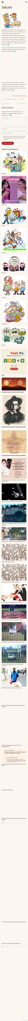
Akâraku (3, 225)
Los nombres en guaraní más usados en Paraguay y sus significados (14, 455)
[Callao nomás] (14, 177)
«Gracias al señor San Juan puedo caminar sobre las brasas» (12, 619)
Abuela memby (4, 324)
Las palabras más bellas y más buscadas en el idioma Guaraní (13, 392)
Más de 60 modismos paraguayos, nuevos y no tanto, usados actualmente (12, 665)
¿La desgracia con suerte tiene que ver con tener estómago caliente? (13, 541)
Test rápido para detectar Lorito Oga (8, 562)
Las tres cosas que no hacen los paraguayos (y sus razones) (12, 602)
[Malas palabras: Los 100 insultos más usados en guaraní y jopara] (14, 623)
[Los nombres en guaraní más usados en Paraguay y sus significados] (14, 430)
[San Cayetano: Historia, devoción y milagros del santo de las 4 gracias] (14, 823)
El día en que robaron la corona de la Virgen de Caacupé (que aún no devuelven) (14, 819)
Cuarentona (4, 297)
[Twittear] (12, 99)
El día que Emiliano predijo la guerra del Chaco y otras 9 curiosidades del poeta (12, 746)
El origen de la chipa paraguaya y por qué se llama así (11, 688)
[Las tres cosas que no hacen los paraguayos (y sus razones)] (14, 585)
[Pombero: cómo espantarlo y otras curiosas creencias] (14, 925)
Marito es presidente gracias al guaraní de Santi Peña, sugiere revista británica (14, 764)
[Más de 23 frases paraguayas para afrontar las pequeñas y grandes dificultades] (14, 504)
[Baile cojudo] (14, 153)
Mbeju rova (4, 273)
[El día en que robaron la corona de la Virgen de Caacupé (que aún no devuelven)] (14, 793)
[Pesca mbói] (14, 228)
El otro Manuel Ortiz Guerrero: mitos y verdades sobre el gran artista (14, 427)
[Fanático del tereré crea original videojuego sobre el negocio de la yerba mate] (14, 691)
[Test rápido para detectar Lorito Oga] (14, 545)
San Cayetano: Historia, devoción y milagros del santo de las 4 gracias (14, 921)
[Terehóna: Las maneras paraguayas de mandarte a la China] (14, 484)
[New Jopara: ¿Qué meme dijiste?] (14, 768)
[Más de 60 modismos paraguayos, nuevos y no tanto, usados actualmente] (14, 645)
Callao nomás (4, 204)
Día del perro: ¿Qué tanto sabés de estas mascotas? (10, 582)
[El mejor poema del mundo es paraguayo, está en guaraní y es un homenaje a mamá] (14, 458)
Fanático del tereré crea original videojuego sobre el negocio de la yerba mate (13, 706)
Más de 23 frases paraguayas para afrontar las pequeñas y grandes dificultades (13, 524)
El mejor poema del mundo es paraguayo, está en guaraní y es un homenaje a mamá (13, 480)
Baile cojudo (4, 173)
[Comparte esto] (9, 99)
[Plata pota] (14, 327)
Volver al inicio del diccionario (19, 96)
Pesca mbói (4, 252)
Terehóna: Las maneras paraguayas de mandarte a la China (12, 501)
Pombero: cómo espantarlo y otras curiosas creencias (11, 943)
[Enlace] (2, 2)
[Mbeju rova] (14, 256)
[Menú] (26, 2)
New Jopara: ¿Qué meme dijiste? (7, 790)
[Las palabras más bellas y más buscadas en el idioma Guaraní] (14, 378)
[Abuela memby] (14, 300)
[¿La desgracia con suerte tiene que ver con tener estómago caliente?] (14, 528)
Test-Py (3, 375)
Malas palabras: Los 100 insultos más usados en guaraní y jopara (13, 642)
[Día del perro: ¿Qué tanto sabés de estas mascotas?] (14, 565)
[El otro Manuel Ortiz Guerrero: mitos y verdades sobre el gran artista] (14, 395)
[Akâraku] (14, 208)
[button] (8, 45)
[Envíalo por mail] (5, 99)
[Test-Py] (14, 350)
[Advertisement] (14, 67)
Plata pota (3, 345)
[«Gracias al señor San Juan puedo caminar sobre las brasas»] (14, 605)
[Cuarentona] (14, 276)
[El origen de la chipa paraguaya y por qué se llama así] (14, 669)
